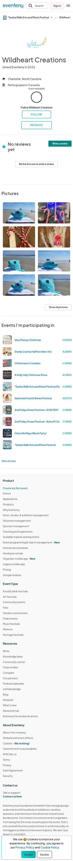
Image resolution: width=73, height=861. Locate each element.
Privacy (7, 765)
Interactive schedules (15, 547)
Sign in (57, 5)
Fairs (5, 607)
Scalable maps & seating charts (21, 536)
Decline (44, 854)
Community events (14, 602)
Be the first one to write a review (36, 164)
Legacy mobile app (14, 564)
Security (8, 775)
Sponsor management (16, 526)
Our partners (10, 678)
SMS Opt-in (9, 754)
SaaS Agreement (13, 770)
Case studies (10, 667)
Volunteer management (17, 520)
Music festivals (11, 623)
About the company (14, 732)
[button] (37, 6)
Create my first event (15, 488)
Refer (6, 651)
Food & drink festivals (15, 591)
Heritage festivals (13, 634)
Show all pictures (58, 307)
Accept (28, 854)
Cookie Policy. (50, 847)
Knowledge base (13, 656)
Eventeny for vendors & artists (20, 716)
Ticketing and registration (18, 531)
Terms (6, 759)
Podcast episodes (13, 683)
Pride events (10, 618)
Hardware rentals (13, 553)
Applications (10, 498)
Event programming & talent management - (31, 542)
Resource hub (11, 710)
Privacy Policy (24, 847)
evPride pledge (12, 689)
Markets (8, 629)
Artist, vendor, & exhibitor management (26, 515)
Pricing (7, 569)
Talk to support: (12, 794)
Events (7, 493)
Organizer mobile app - (19, 558)
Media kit (8, 699)
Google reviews (12, 575)
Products (8, 504)
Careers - (16, 743)
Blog (5, 694)
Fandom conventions (15, 613)
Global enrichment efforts (18, 737)
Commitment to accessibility (20, 748)
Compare (8, 672)
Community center (14, 662)
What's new (10, 705)
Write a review (60, 143)
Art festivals (10, 596)
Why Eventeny (11, 509)
